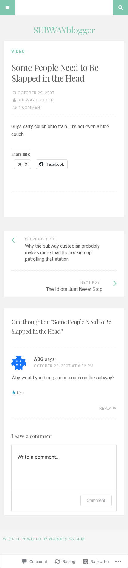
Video (18, 51)
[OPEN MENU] (7, 7)
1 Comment (30, 107)
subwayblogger (36, 100)
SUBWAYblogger (64, 30)
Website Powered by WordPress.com (44, 539)
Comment (96, 500)
